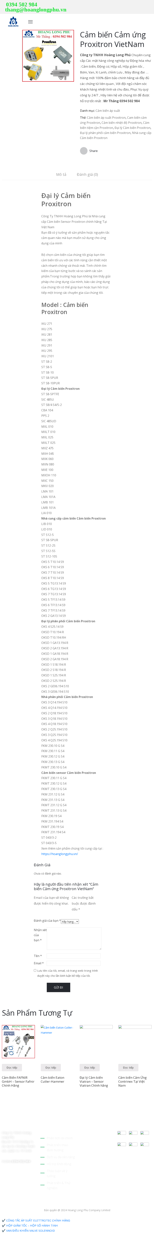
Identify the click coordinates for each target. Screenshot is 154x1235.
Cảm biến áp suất (108, 111)
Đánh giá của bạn (47, 921)
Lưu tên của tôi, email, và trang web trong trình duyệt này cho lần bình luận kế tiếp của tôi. (67, 973)
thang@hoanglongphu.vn (35, 9)
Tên (38, 956)
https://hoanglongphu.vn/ (59, 854)
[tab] (61, 175)
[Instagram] (151, 4)
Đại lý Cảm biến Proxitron (132, 128)
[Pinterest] (139, 4)
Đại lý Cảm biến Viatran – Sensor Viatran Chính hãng (94, 1081)
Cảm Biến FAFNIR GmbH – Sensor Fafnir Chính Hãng (18, 1081)
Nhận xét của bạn (40, 935)
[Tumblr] (29, 1120)
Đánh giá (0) (87, 174)
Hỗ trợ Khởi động (59, 1164)
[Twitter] (133, 4)
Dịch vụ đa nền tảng (61, 1157)
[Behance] (3, 1125)
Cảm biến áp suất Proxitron (106, 118)
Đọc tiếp (12, 1067)
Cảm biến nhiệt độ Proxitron (122, 123)
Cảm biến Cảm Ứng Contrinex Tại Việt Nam (132, 1081)
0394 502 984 (21, 4)
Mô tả (61, 174)
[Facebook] (145, 4)
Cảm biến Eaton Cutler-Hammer (52, 1079)
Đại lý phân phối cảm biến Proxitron (105, 133)
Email (39, 963)
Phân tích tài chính (60, 1138)
